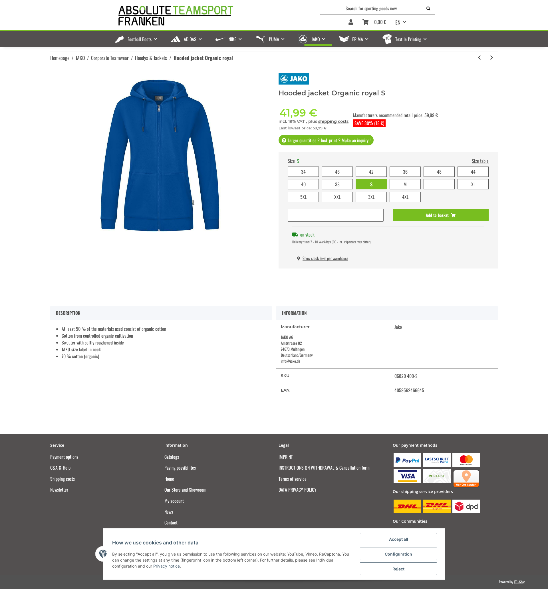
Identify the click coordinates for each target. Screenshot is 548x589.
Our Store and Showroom (185, 489)
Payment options (64, 456)
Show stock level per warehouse (325, 258)
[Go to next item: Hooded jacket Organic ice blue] (491, 57)
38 (337, 184)
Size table (480, 160)
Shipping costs (62, 478)
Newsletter (59, 489)
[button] (351, 22)
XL (473, 184)
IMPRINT (286, 456)
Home (169, 478)
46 (337, 171)
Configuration (398, 554)
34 (303, 171)
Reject (398, 568)
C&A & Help (60, 467)
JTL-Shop (519, 581)
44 (473, 171)
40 (303, 184)
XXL (337, 196)
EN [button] (397, 22)
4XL (405, 196)
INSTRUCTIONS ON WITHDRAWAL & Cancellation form (324, 467)
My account (174, 500)
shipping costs (333, 121)
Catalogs (171, 456)
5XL (303, 196)
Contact (171, 522)
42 (371, 171)
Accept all (398, 539)
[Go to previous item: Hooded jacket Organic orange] (479, 57)
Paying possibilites (180, 467)
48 (439, 171)
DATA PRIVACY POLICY (298, 489)
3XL (371, 196)
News (168, 511)
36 (405, 171)
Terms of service (293, 478)
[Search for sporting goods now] (428, 8)
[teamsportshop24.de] (205, 16)
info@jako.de (290, 361)
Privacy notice (166, 566)
